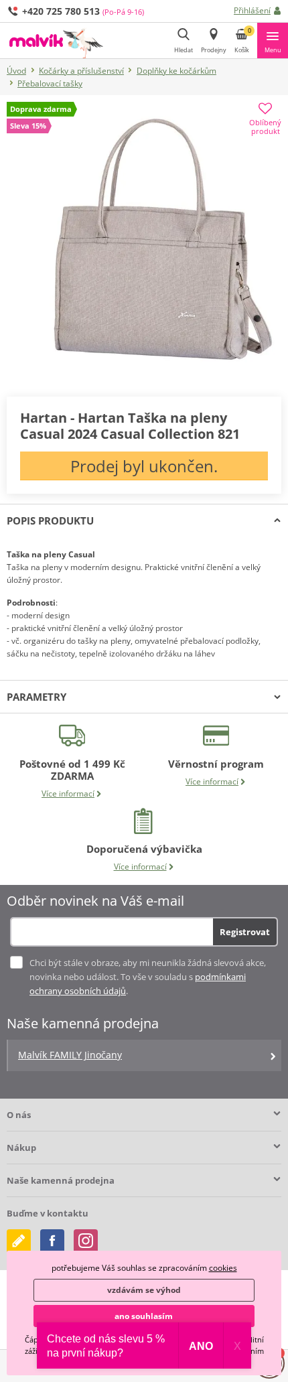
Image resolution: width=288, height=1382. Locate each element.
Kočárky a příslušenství (81, 70)
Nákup (21, 1148)
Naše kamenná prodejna (61, 1180)
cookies (223, 1267)
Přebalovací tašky (49, 83)
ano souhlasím (144, 1316)
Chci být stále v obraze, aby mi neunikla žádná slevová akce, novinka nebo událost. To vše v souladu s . (147, 977)
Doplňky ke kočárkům (176, 70)
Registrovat (245, 932)
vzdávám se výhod (144, 1290)
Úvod (16, 70)
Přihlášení (252, 10)
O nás (19, 1115)
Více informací (68, 793)
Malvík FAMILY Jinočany (70, 1054)
